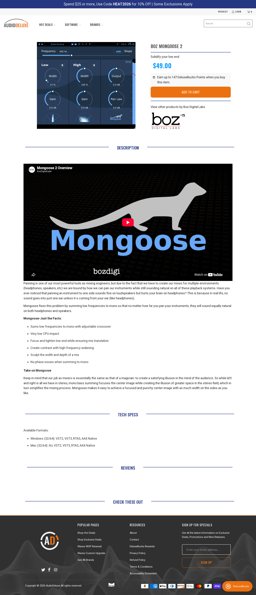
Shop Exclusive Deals (89, 539)
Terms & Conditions (141, 566)
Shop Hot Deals (86, 532)
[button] (47, 25)
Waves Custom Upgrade (91, 553)
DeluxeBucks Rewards (142, 546)
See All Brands (85, 559)
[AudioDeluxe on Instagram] (55, 570)
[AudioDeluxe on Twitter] (43, 570)
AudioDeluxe (53, 585)
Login (238, 11)
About (133, 532)
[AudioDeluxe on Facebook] (49, 570)
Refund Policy (137, 559)
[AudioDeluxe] (16, 23)
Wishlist (223, 11)
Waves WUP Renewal (89, 546)
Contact (134, 539)
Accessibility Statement (143, 573)
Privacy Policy (137, 553)
